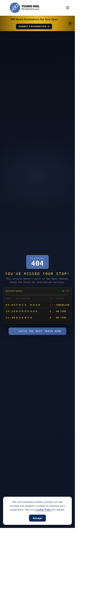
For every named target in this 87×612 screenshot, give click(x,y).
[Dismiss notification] (70, 23)
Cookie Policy (43, 509)
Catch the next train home (37, 331)
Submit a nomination (32, 26)
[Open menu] (67, 7)
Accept (37, 518)
